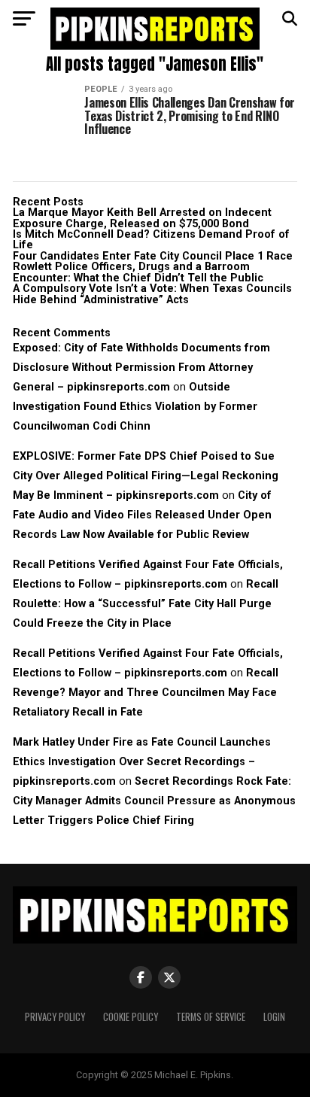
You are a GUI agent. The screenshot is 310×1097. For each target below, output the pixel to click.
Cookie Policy (130, 1017)
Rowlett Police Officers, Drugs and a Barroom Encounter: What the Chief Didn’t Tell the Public (138, 272)
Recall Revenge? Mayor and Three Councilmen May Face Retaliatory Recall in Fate (145, 693)
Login (274, 1017)
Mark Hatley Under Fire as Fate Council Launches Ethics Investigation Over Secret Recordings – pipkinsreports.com (142, 762)
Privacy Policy (55, 1017)
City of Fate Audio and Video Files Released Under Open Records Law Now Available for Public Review (142, 515)
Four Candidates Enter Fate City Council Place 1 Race (153, 256)
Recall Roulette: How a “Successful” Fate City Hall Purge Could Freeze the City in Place (145, 604)
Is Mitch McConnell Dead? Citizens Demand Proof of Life (151, 239)
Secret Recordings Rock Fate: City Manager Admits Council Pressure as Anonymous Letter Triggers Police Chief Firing (154, 801)
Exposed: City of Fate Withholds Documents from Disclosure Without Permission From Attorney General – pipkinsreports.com (141, 368)
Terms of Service (210, 1017)
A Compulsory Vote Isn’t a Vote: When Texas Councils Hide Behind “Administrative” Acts (152, 293)
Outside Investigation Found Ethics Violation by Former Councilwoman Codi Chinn (135, 407)
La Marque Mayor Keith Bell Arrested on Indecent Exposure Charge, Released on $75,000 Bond (142, 217)
